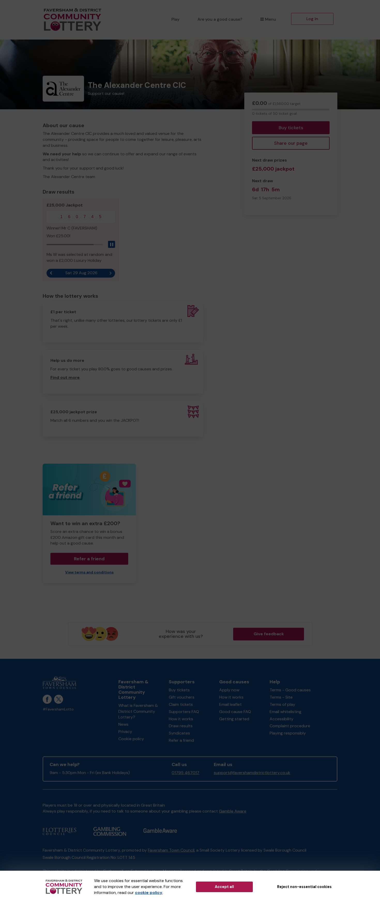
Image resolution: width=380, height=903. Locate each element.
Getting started (234, 719)
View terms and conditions (89, 572)
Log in (312, 18)
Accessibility (281, 719)
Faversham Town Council (171, 850)
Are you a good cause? (219, 19)
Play (175, 19)
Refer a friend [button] (89, 559)
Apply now (229, 690)
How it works (181, 719)
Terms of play (282, 704)
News (123, 724)
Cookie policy (131, 738)
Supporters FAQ (184, 711)
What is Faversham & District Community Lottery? (138, 711)
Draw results (181, 726)
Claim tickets (181, 704)
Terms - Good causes (290, 690)
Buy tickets (291, 128)
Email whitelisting (285, 711)
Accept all (224, 886)
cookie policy (148, 892)
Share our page (291, 143)
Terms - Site (281, 697)
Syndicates (179, 733)
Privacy (125, 731)
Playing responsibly (288, 733)
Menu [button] (270, 19)
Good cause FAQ (235, 711)
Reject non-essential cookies (304, 886)
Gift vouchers (181, 697)
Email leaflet (230, 704)
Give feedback (269, 634)
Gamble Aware (232, 811)
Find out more (65, 377)
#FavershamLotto (58, 709)
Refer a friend (181, 740)
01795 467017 (185, 772)
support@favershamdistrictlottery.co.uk (252, 772)
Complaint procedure (290, 726)
